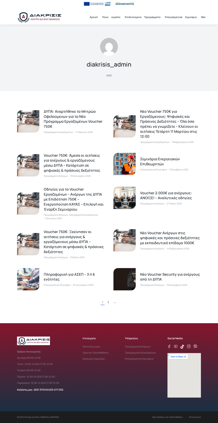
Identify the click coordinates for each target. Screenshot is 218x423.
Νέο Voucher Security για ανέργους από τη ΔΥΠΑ (170, 277)
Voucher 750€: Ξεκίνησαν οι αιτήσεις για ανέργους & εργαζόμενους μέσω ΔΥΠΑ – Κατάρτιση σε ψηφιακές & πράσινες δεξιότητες (74, 241)
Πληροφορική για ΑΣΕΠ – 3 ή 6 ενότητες (69, 277)
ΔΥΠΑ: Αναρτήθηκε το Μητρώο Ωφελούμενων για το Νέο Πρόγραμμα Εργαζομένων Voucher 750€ (73, 119)
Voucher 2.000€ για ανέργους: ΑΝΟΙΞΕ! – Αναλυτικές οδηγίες (166, 195)
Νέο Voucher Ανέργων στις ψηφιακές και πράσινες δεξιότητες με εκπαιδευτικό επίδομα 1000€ (170, 237)
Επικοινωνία (195, 417)
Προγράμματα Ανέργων (56, 175)
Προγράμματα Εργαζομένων (58, 132)
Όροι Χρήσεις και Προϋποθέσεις (167, 417)
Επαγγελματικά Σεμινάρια (153, 169)
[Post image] (28, 121)
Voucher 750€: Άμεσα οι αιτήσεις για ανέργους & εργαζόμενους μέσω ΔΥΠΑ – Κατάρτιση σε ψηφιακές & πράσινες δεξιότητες (72, 163)
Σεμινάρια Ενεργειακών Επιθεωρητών (160, 161)
